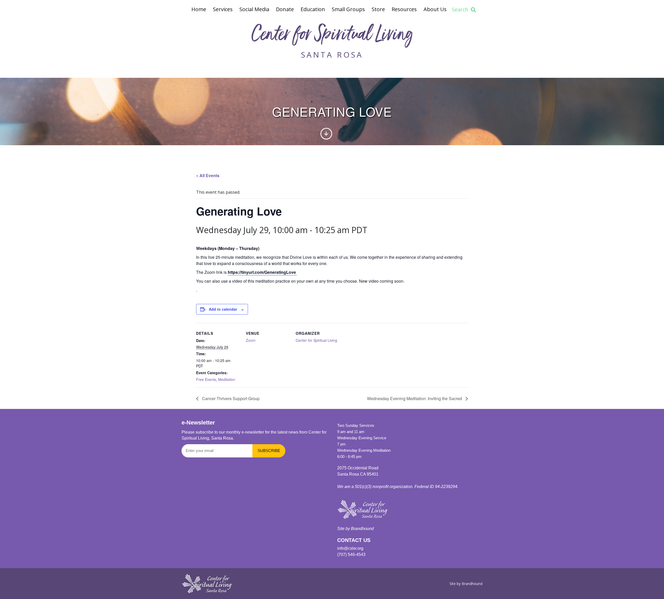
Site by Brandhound (355, 528)
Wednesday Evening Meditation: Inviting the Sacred (415, 398)
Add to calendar (223, 309)
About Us (435, 9)
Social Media (254, 9)
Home (198, 9)
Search (460, 9)
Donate (285, 9)
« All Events (207, 175)
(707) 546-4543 (351, 554)
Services (223, 9)
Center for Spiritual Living (332, 36)
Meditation (226, 379)
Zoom (250, 340)
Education (313, 9)
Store (378, 9)
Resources (404, 9)
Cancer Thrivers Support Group (230, 398)
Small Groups (348, 9)
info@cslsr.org (350, 548)
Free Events (206, 379)
